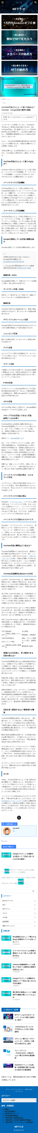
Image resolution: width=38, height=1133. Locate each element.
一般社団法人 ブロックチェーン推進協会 (18, 1122)
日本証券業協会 (9, 1111)
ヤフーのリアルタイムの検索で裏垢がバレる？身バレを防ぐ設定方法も (24, 953)
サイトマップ (19, 1091)
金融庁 (6, 1109)
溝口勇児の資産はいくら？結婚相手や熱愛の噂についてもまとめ (24, 994)
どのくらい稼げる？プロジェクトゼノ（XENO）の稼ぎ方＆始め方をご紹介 (24, 1041)
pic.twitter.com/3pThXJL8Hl (13, 262)
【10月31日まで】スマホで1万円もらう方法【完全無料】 (24, 1029)
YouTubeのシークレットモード (12, 801)
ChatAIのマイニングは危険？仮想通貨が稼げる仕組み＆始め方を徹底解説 (24, 1067)
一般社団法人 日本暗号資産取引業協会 (17, 1120)
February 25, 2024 (24, 268)
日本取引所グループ (11, 1113)
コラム (5, 841)
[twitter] (19, 818)
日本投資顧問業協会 (11, 1116)
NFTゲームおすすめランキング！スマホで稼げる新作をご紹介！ (24, 1017)
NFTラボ (19, 2)
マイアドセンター (16, 502)
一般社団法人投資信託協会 (13, 1118)
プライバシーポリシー (17, 1089)
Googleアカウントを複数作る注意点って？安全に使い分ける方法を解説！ (23, 856)
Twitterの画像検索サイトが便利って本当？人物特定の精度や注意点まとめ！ (24, 967)
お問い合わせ (28, 1089)
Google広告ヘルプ (17, 438)
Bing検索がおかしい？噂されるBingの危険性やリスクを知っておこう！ (24, 939)
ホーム (7, 1089)
